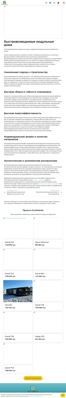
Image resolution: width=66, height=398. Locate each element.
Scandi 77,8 (39, 305)
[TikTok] (58, 3)
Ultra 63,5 (8, 305)
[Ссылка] (4, 3)
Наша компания (38, 180)
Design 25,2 (39, 336)
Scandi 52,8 (9, 242)
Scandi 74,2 (9, 274)
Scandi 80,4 (39, 274)
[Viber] (46, 3)
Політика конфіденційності (36, 396)
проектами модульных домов (49, 184)
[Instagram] (54, 3)
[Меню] (64, 3)
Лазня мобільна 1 (42, 242)
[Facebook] (50, 3)
